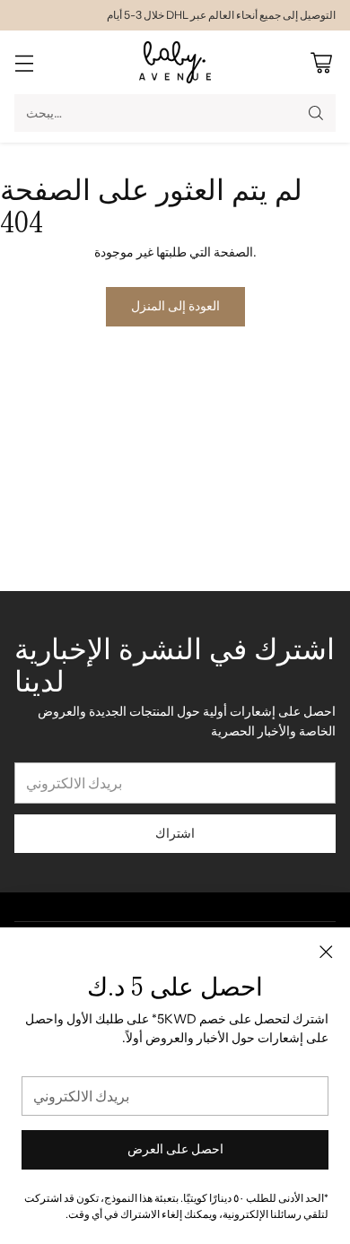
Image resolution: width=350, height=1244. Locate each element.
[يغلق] (326, 952)
